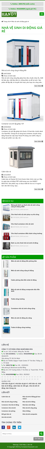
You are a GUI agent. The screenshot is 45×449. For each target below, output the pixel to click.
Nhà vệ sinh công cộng (29, 408)
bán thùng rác (11, 388)
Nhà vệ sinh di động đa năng (21, 318)
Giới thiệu (23, 444)
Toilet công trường (18, 299)
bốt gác (25, 386)
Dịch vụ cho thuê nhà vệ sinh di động (24, 243)
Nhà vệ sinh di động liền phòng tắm (24, 261)
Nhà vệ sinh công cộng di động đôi (14, 70)
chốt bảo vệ (32, 383)
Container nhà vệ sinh (9, 408)
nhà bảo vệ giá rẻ (21, 383)
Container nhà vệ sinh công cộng (23, 308)
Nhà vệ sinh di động (28, 402)
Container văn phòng (8, 411)
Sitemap (15, 444)
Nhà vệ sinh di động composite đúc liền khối (25, 290)
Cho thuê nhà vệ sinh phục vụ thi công (25, 214)
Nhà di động (26, 411)
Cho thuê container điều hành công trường (26, 233)
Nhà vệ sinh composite (29, 414)
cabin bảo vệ (17, 386)
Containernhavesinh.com (29, 447)
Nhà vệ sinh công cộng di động (22, 270)
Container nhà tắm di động (10, 405)
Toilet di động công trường (21, 327)
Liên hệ (29, 444)
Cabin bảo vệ (6, 171)
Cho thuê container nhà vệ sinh (22, 224)
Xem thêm (38, 86)
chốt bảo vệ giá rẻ (8, 383)
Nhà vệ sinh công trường (9, 402)
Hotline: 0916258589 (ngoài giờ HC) (23, 9)
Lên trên (38, 439)
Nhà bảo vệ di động (28, 405)
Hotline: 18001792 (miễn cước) (23, 4)
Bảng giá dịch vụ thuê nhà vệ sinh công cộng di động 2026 (25, 205)
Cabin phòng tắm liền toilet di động (24, 280)
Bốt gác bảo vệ (6, 414)
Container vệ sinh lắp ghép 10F (13, 124)
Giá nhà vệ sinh (6, 417)
